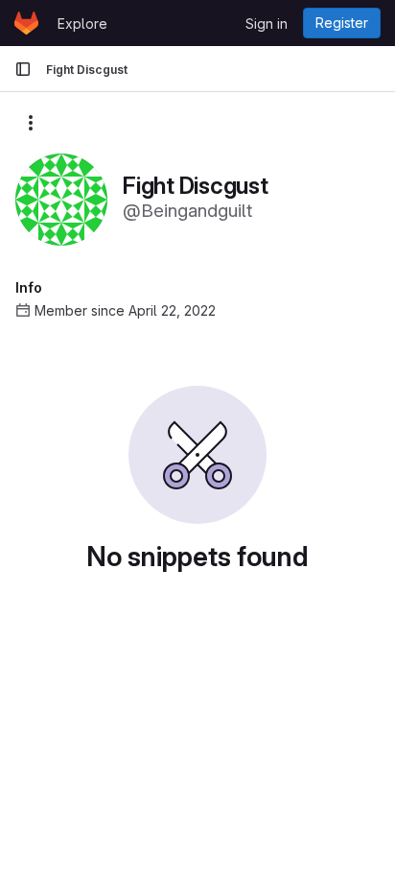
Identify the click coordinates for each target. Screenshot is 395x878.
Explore (82, 23)
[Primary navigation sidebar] (23, 69)
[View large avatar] (61, 198)
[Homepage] (26, 23)
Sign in (266, 23)
